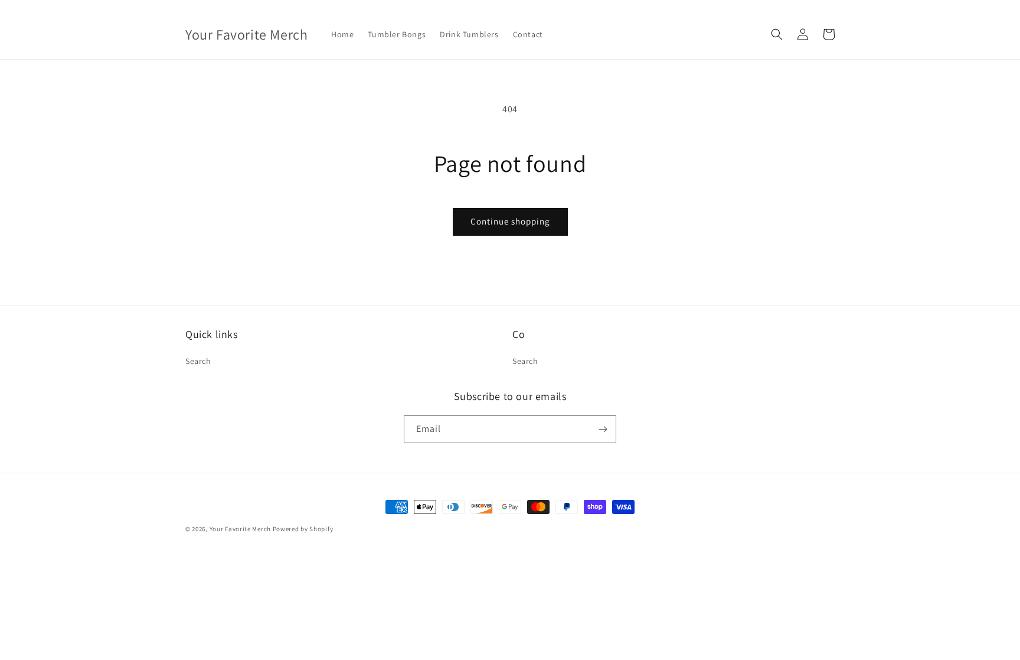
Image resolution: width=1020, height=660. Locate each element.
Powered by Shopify (303, 529)
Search (198, 361)
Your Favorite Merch (240, 529)
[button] (777, 34)
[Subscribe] (603, 429)
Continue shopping (510, 221)
